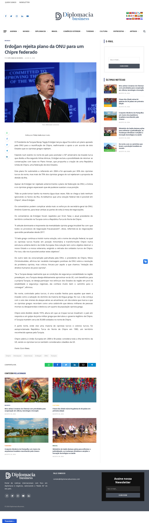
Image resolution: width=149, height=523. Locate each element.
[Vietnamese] (138, 19)
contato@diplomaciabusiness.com (66, 479)
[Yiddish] (141, 19)
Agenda (13, 31)
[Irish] (127, 16)
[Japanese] (133, 16)
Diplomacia (40, 31)
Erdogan (38, 356)
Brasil (54, 31)
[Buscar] (144, 31)
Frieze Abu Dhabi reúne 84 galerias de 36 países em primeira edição (71, 410)
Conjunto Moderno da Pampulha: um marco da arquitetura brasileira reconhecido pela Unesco (22, 450)
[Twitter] (7, 144)
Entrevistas (118, 31)
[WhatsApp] (7, 133)
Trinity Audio (37, 135)
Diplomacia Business (15, 58)
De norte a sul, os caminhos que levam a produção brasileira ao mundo (131, 146)
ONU (46, 356)
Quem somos (10, 2)
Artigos (133, 31)
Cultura (103, 31)
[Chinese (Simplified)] (130, 13)
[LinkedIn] (7, 156)
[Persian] (138, 16)
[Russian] (127, 19)
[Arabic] (127, 13)
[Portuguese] (141, 16)
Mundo (26, 31)
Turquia (54, 356)
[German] (141, 13)
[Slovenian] (130, 19)
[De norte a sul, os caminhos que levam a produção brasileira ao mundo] (110, 147)
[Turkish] (136, 19)
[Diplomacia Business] (74, 16)
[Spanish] (133, 19)
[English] (133, 13)
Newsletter (24, 2)
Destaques (17, 356)
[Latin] (136, 16)
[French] (136, 13)
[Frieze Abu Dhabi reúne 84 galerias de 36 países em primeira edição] (74, 390)
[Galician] (138, 13)
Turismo (90, 31)
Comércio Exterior (71, 31)
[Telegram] (7, 150)
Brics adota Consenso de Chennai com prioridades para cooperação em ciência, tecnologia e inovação (25, 410)
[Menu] (5, 31)
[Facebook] (7, 138)
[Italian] (130, 16)
